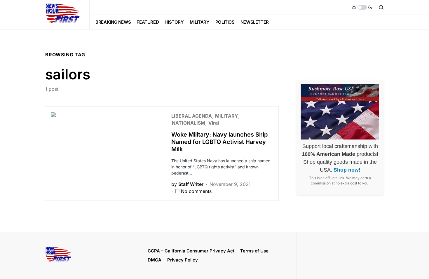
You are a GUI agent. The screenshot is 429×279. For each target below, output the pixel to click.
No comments (196, 191)
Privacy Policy (182, 260)
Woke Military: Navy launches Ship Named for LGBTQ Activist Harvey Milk (219, 142)
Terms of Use (254, 251)
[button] (362, 7)
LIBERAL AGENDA (191, 116)
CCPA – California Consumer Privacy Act (191, 251)
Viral (213, 123)
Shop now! (347, 170)
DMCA (154, 260)
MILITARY (226, 116)
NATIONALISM (188, 123)
